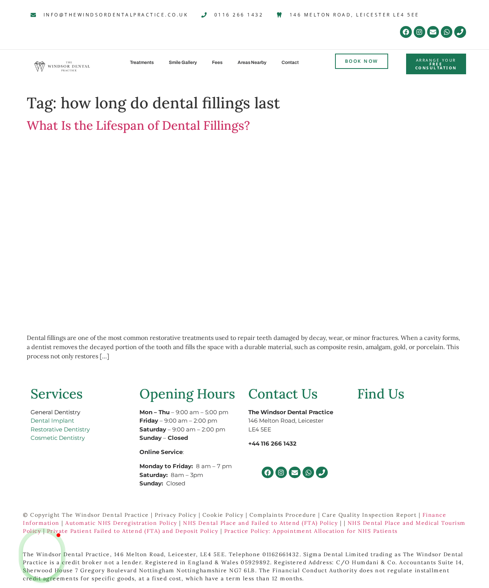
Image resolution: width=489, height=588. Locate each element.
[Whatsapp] (447, 32)
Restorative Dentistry (60, 429)
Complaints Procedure (282, 514)
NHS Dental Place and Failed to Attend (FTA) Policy (260, 522)
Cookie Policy (223, 514)
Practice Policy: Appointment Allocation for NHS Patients (311, 531)
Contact (290, 62)
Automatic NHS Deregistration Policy (121, 522)
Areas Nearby (252, 62)
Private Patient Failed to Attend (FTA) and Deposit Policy (133, 531)
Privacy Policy (175, 514)
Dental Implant (52, 420)
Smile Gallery (183, 62)
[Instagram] (420, 32)
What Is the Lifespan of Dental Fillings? (138, 125)
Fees (217, 62)
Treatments (142, 62)
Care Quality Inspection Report (369, 514)
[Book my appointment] (42, 568)
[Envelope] (433, 32)
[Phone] (460, 32)
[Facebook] (406, 32)
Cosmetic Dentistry (58, 437)
